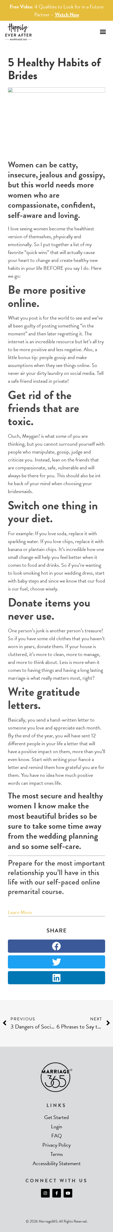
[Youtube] (68, 1193)
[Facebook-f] (56, 1193)
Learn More (20, 912)
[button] (103, 32)
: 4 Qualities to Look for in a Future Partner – (57, 10)
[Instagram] (45, 1193)
